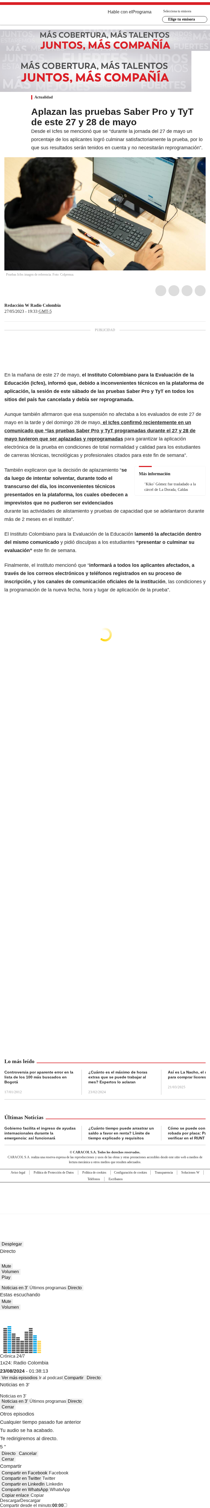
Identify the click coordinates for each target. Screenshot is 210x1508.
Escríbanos (116, 1179)
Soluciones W (190, 1172)
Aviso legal (18, 1172)
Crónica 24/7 (12, 1356)
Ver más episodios (19, 1377)
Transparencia (164, 1172)
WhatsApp (200, 290)
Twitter (173, 290)
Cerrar (8, 1407)
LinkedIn (187, 290)
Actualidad (43, 97)
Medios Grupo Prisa (105, 1207)
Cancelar (28, 1453)
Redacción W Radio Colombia (32, 305)
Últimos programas (48, 1287)
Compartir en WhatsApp (25, 1489)
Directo (75, 1287)
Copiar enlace (15, 1495)
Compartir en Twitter (21, 1478)
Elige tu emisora (181, 19)
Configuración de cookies (130, 1172)
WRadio (34, 16)
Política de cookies (94, 1172)
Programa (141, 12)
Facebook (160, 290)
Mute (6, 1266)
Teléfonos (94, 1179)
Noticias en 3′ (15, 1287)
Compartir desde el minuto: (31, 1505)
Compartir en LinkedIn (23, 1484)
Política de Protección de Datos (54, 1172)
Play (6, 1277)
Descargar (10, 1500)
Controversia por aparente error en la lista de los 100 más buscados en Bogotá (38, 1077)
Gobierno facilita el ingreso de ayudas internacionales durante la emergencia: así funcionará (40, 1133)
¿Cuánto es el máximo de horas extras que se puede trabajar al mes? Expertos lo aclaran (117, 1077)
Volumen (10, 1271)
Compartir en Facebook (24, 1473)
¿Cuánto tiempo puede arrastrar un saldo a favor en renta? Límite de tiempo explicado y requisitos (121, 1133)
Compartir (73, 1377)
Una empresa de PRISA (105, 1194)
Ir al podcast (51, 1377)
